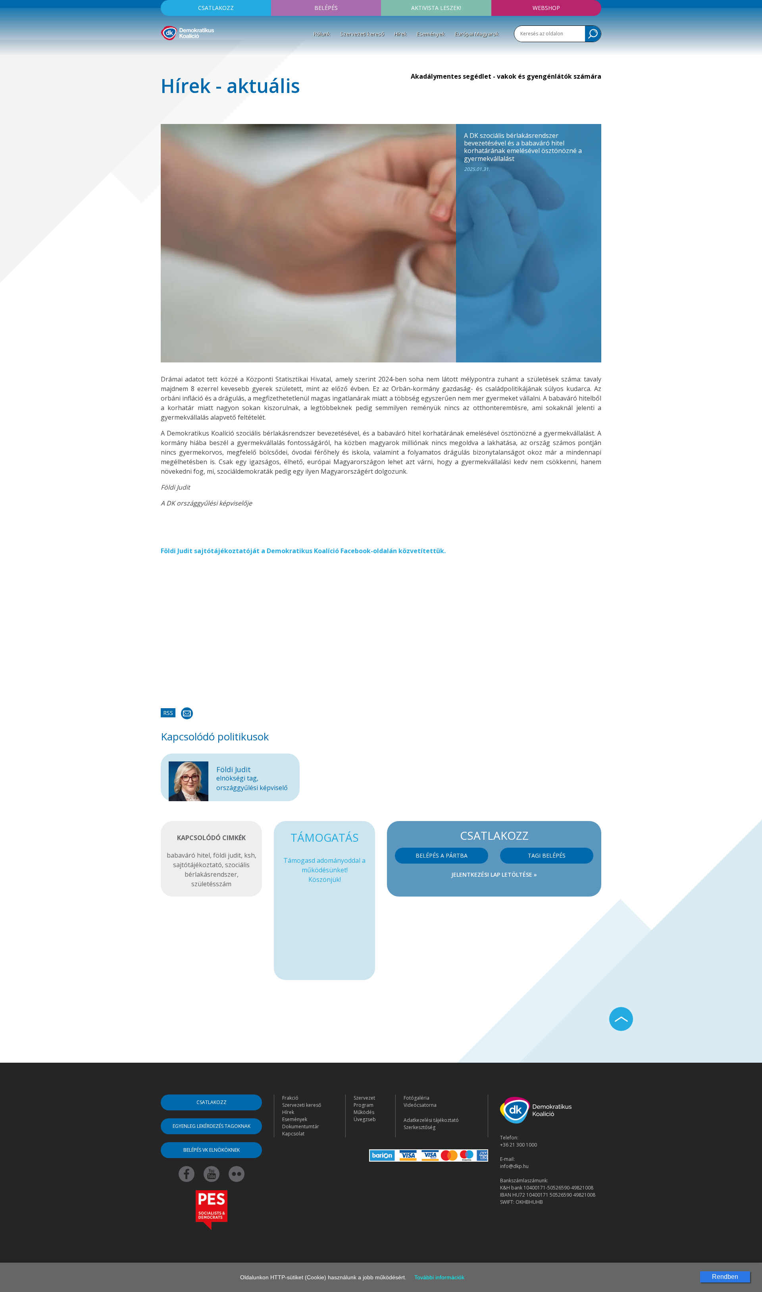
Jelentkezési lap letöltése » (494, 874)
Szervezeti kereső (362, 33)
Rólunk (322, 33)
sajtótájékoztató (197, 864)
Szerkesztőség (419, 1127)
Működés (364, 1112)
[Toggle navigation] (166, 52)
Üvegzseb (365, 1119)
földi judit (227, 855)
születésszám (211, 883)
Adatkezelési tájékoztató (431, 1120)
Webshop (546, 8)
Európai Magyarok (477, 33)
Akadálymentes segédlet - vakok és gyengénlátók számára (506, 76)
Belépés (326, 8)
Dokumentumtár (300, 1126)
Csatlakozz (216, 8)
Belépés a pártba (442, 855)
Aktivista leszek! (436, 8)
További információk (439, 1277)
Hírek (400, 33)
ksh (249, 855)
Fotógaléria (416, 1097)
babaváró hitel (188, 855)
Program (363, 1105)
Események (431, 33)
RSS (168, 713)
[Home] (187, 31)
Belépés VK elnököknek (211, 1150)
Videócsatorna (420, 1105)
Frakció (290, 1097)
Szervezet (364, 1097)
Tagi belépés (547, 855)
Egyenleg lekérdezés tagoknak (211, 1126)
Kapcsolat (293, 1133)
